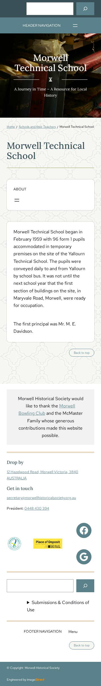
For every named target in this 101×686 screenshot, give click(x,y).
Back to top (84, 353)
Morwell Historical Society (42, 668)
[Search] (85, 8)
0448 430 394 (36, 508)
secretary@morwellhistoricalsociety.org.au (41, 497)
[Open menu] (75, 25)
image (35, 680)
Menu (72, 631)
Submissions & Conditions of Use (58, 606)
